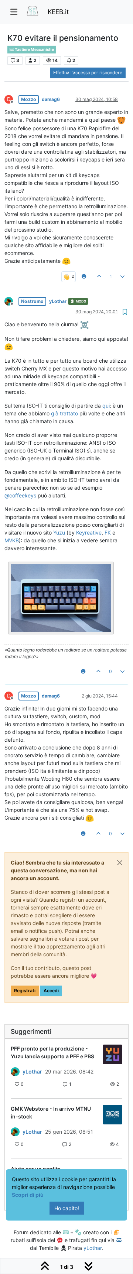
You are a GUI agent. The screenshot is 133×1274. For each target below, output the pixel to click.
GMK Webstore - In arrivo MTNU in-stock (51, 1112)
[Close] (119, 863)
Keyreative (89, 532)
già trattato (64, 413)
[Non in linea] (11, 301)
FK (108, 532)
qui (106, 405)
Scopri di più (28, 1195)
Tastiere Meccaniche (34, 49)
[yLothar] (15, 1071)
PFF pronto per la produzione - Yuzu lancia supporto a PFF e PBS (52, 1052)
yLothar (57, 301)
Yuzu (59, 532)
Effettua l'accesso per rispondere (87, 72)
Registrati (24, 990)
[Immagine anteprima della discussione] (112, 1054)
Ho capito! (66, 1208)
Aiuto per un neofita (36, 1169)
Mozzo (28, 99)
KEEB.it (58, 12)
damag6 (51, 99)
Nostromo (32, 301)
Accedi (51, 990)
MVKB (11, 540)
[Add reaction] (84, 276)
